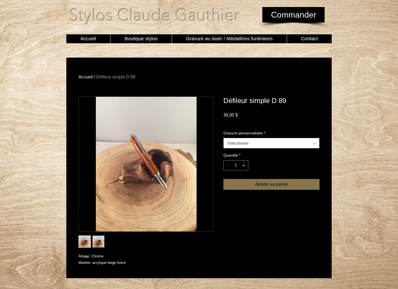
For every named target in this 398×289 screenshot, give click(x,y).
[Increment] (244, 165)
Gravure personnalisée (244, 133)
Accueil (86, 77)
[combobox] (271, 143)
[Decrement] (227, 165)
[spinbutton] (236, 165)
